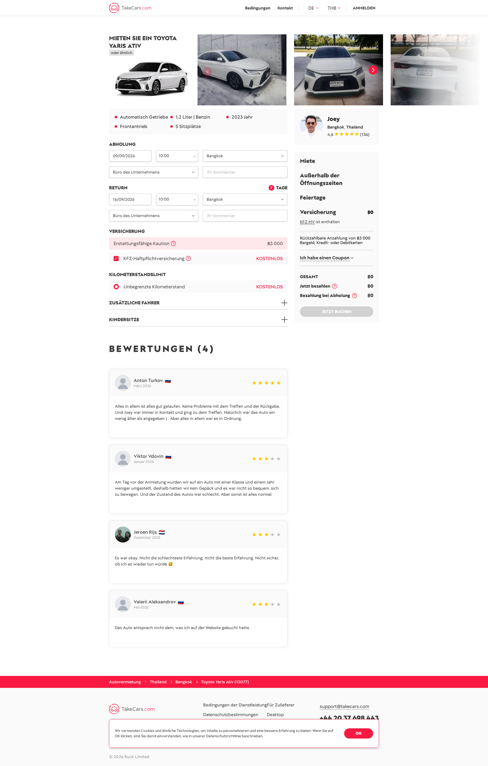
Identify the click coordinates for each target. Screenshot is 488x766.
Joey (333, 119)
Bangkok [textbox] (215, 156)
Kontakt (285, 8)
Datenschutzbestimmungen (230, 714)
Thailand (354, 127)
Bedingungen (257, 8)
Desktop (275, 714)
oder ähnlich (121, 52)
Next (373, 70)
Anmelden (364, 8)
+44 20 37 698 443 (349, 718)
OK (359, 733)
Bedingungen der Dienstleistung (235, 705)
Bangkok (335, 127)
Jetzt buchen (337, 311)
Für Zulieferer (281, 705)
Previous (205, 70)
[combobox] (174, 155)
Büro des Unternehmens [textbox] (136, 172)
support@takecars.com (344, 706)
